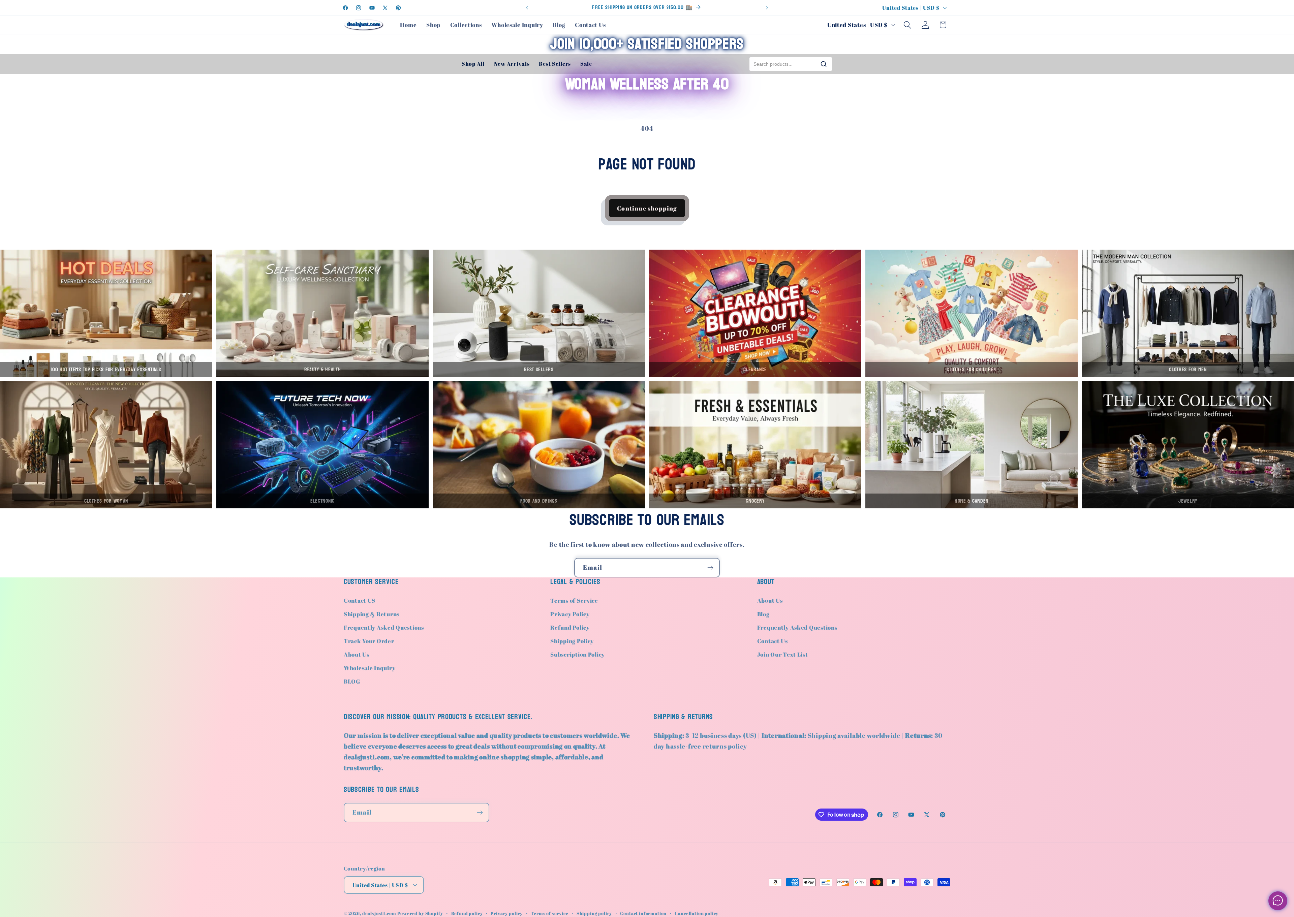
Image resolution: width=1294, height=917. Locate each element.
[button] (907, 25)
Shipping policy (594, 913)
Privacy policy (507, 913)
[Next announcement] (767, 7)
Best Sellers (555, 63)
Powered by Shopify (420, 913)
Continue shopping (647, 208)
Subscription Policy (577, 654)
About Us (356, 654)
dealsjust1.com (379, 913)
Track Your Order (369, 641)
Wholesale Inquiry (369, 668)
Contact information (643, 913)
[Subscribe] (710, 567)
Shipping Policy (572, 641)
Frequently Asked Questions (384, 627)
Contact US (359, 600)
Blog (763, 614)
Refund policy (467, 913)
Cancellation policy (696, 913)
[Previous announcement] (527, 7)
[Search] (824, 64)
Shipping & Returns (371, 614)
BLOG (352, 681)
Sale (586, 63)
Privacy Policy (569, 614)
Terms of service (549, 913)
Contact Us (772, 641)
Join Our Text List (782, 654)
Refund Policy (569, 627)
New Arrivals (512, 63)
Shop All (473, 63)
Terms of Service (574, 600)
